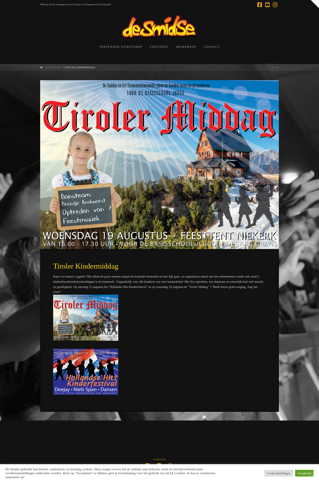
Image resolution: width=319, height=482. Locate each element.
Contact (159, 459)
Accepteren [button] (304, 473)
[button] (315, 4)
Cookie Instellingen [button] (278, 473)
